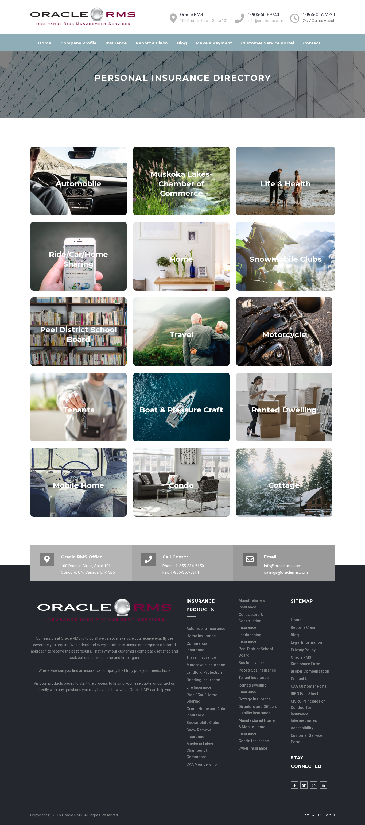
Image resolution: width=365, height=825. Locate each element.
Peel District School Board (256, 652)
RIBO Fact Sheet (304, 694)
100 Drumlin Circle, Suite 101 (204, 20)
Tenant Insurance (254, 678)
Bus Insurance (251, 663)
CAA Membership (202, 764)
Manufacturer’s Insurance (252, 604)
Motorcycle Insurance (206, 665)
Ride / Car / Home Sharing (202, 698)
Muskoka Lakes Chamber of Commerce (200, 750)
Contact (311, 42)
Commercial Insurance (197, 646)
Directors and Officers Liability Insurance (258, 709)
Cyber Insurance (253, 748)
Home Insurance (201, 636)
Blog (182, 42)
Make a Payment (214, 42)
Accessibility (302, 728)
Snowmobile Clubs (203, 722)
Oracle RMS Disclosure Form (305, 660)
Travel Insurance (201, 657)
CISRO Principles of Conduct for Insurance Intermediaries (308, 711)
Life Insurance (199, 687)
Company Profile (78, 42)
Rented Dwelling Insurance (253, 688)
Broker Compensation (310, 671)
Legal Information (306, 642)
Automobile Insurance (206, 628)
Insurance (116, 42)
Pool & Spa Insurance (257, 670)
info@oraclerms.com (265, 20)
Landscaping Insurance (250, 638)
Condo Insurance (254, 741)
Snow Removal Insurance (199, 733)
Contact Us (300, 679)
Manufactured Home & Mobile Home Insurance (257, 726)
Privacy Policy (303, 650)
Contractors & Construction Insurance (251, 621)
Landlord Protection (204, 672)
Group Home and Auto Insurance (206, 712)
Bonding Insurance (203, 680)
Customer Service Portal (267, 42)
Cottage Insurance (255, 699)
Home (44, 42)
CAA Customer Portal (309, 686)
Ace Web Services (319, 815)
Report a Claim (152, 42)
